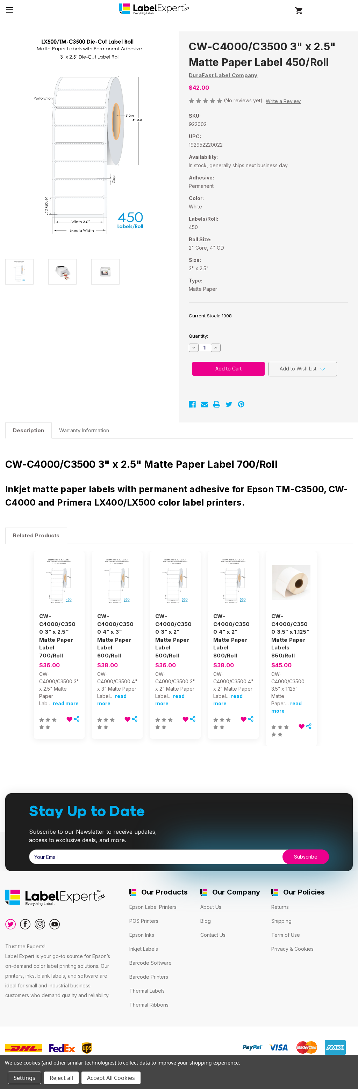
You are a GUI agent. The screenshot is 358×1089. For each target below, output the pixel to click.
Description (28, 430)
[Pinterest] (241, 404)
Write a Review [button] (283, 101)
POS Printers (143, 921)
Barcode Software (150, 963)
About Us (210, 907)
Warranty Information (84, 430)
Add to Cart (59, 588)
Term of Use (285, 935)
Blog (205, 921)
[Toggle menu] (9, 9)
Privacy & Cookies (292, 949)
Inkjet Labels (143, 949)
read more (66, 703)
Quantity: (198, 336)
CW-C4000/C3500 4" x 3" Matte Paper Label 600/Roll (115, 636)
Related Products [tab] (36, 535)
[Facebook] (192, 404)
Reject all (61, 1078)
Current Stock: (210, 315)
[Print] (216, 404)
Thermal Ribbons (149, 1005)
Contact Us (212, 935)
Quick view (59, 576)
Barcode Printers (148, 977)
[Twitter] (228, 404)
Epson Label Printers (153, 907)
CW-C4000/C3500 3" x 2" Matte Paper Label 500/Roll (173, 636)
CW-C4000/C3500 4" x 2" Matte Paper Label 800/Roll (231, 636)
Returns (280, 907)
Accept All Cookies (111, 1078)
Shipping (281, 921)
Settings (24, 1078)
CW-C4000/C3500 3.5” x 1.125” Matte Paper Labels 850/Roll (290, 636)
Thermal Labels (147, 991)
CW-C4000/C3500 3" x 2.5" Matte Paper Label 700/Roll (57, 636)
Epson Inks (141, 935)
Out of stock (117, 588)
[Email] (204, 404)
